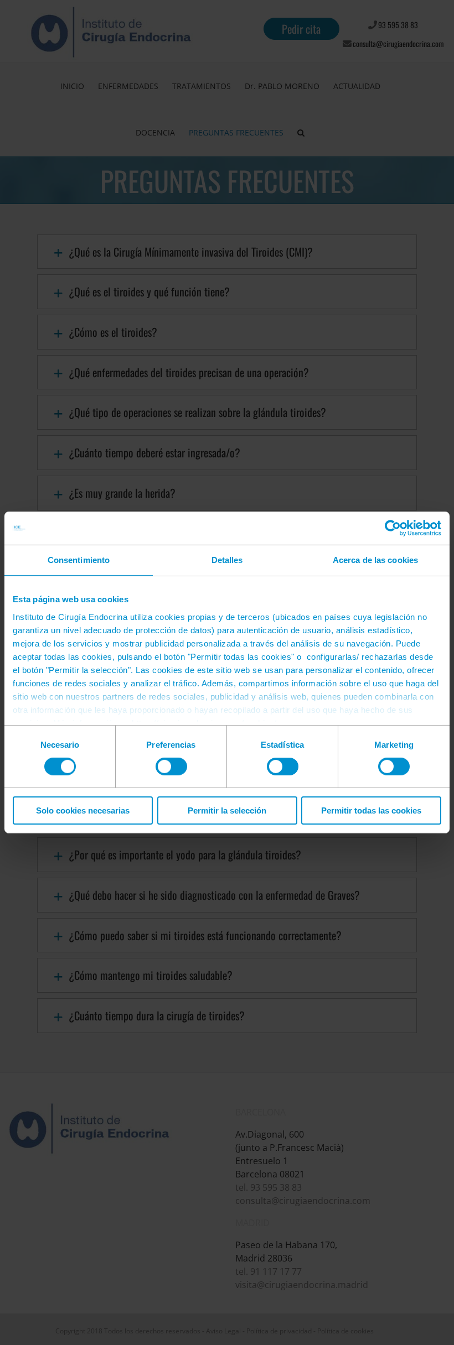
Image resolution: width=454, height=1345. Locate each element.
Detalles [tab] (227, 560)
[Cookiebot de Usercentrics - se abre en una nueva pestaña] (392, 528)
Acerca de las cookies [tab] (375, 560)
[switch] (171, 766)
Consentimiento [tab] (79, 560)
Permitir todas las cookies (371, 810)
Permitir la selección (227, 810)
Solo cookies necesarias (83, 810)
